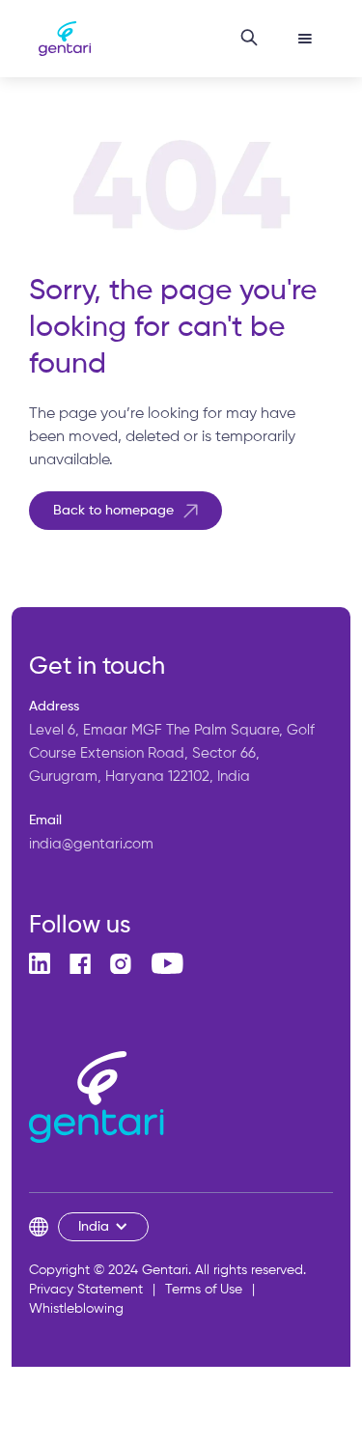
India (93, 1227)
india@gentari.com (91, 844)
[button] (305, 39)
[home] (60, 39)
